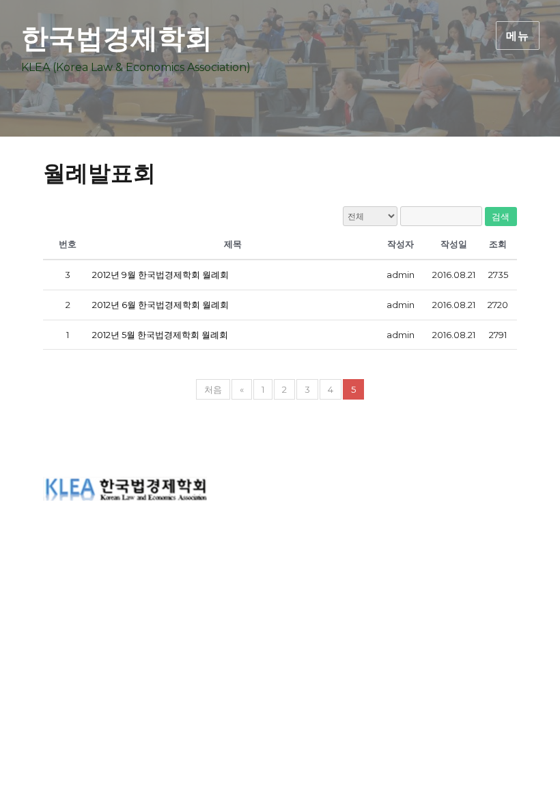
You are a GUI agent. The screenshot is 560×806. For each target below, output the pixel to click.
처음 (213, 389)
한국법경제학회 (116, 38)
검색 (501, 216)
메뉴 (517, 35)
